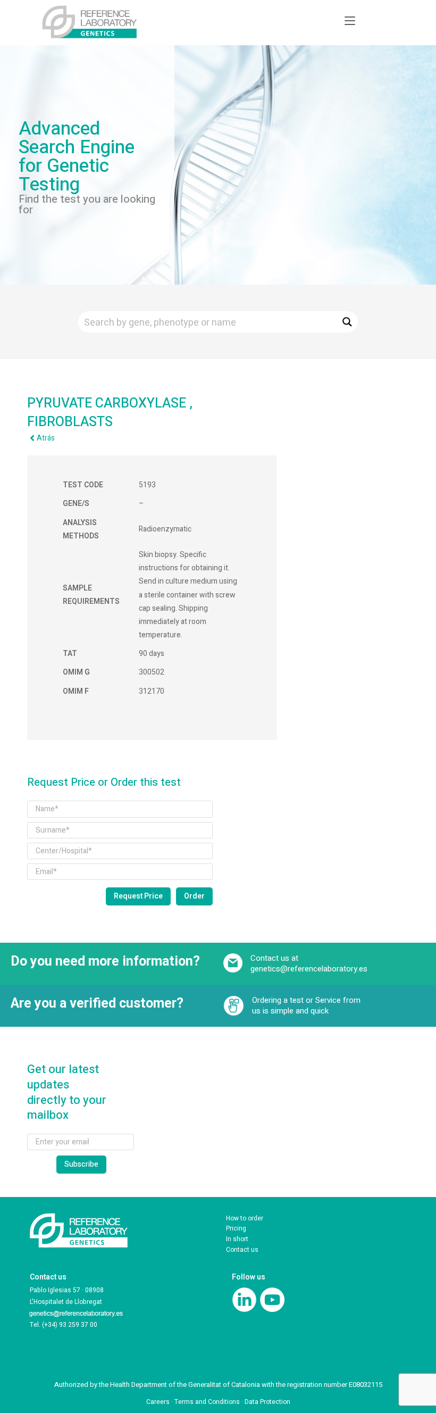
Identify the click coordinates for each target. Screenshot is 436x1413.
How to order (244, 1218)
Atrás (46, 438)
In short (237, 1239)
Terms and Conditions (207, 1402)
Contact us (242, 1249)
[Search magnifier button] (347, 322)
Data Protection (267, 1402)
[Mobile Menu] (350, 21)
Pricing (236, 1228)
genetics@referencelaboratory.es (308, 969)
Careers (158, 1402)
